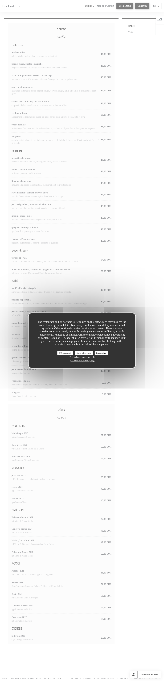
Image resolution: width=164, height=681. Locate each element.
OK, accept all (65, 353)
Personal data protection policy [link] (83, 357)
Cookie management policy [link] (82, 360)
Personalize (101, 353)
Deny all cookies (84, 353)
